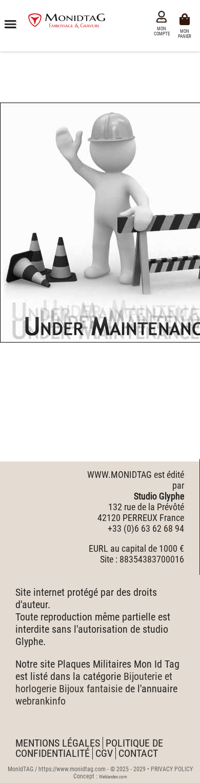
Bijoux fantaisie (91, 688)
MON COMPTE (162, 31)
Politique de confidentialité (89, 748)
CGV (104, 753)
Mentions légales (57, 743)
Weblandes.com (113, 776)
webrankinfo (40, 701)
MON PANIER (186, 33)
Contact (138, 753)
